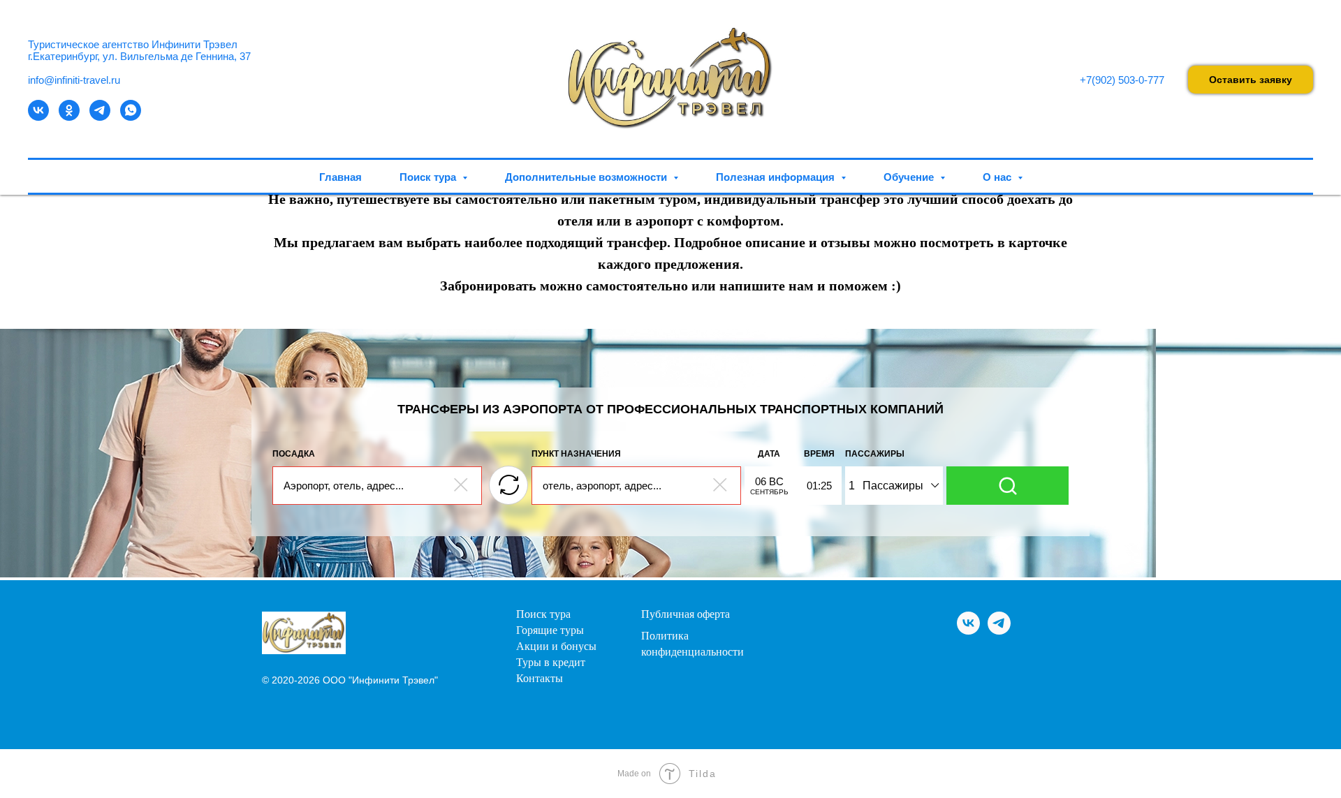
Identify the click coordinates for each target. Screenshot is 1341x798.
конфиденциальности (692, 652)
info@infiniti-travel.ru (74, 80)
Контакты (539, 678)
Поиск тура (543, 614)
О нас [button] (998, 177)
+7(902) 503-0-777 (1122, 80)
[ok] (69, 117)
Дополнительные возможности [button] (587, 177)
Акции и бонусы (556, 646)
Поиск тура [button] (429, 177)
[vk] (38, 117)
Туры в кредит (550, 662)
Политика (665, 636)
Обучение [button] (910, 177)
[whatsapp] (130, 117)
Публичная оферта (685, 614)
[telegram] (99, 117)
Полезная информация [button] (776, 177)
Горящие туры (550, 630)
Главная (340, 177)
